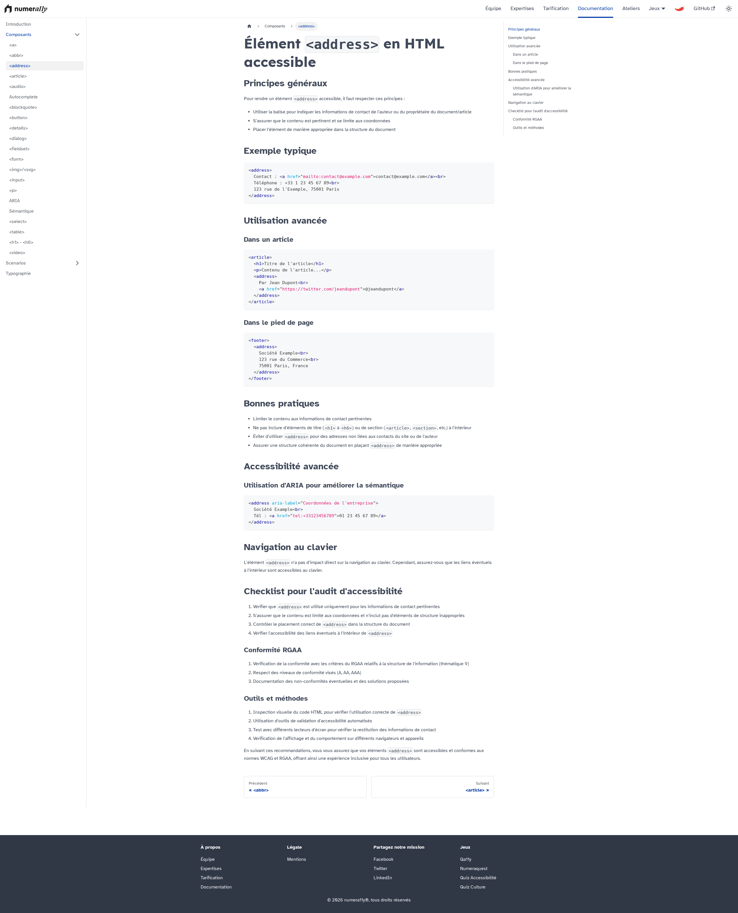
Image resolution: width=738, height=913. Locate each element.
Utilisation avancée (524, 46)
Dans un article (525, 54)
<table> (17, 232)
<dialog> (18, 138)
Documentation (595, 8)
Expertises (522, 8)
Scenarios (16, 263)
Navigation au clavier (525, 102)
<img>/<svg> (22, 170)
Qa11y (465, 859)
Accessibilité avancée (526, 80)
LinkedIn (383, 878)
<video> (17, 253)
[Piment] (679, 9)
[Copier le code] (487, 169)
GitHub (702, 8)
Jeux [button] (654, 8)
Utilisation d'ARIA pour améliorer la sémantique (542, 91)
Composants (18, 35)
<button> (18, 118)
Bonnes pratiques (522, 71)
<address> (20, 66)
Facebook (384, 859)
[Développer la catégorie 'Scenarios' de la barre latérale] (77, 263)
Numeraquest (473, 868)
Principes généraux (524, 29)
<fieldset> (19, 149)
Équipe (493, 8)
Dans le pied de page (530, 63)
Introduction (18, 24)
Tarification (556, 8)
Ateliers (631, 8)
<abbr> (16, 55)
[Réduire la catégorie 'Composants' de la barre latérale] (77, 34)
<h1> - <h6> (21, 242)
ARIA (14, 201)
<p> (13, 190)
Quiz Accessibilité (478, 878)
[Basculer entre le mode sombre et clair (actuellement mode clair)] (728, 8)
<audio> (17, 86)
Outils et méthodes (528, 127)
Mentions (296, 859)
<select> (18, 221)
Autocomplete (23, 97)
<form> (16, 159)
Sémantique (21, 211)
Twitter (380, 868)
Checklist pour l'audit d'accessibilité (538, 111)
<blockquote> (23, 107)
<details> (18, 128)
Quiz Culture (472, 887)
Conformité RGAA (527, 119)
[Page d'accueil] (249, 26)
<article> (18, 76)
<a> (13, 45)
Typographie (18, 273)
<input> (17, 180)
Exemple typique (521, 37)
